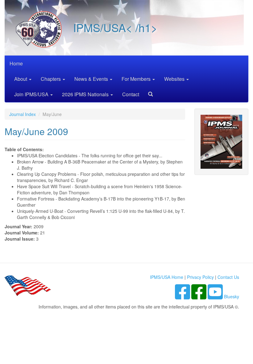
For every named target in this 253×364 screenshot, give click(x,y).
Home (16, 63)
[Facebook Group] (183, 296)
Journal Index (22, 114)
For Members (137, 78)
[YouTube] (216, 296)
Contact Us (228, 277)
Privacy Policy (200, 277)
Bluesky (231, 296)
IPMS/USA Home (166, 277)
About (21, 78)
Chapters (51, 78)
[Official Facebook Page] (199, 296)
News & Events (91, 78)
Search (148, 92)
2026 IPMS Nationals (86, 94)
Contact (130, 94)
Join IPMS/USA (32, 94)
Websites (175, 78)
